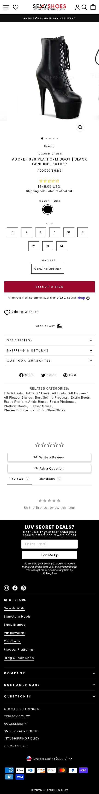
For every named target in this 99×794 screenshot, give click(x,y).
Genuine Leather (47, 269)
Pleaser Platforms (19, 649)
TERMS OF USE (15, 746)
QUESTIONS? (18, 696)
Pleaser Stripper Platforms (24, 410)
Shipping (32, 191)
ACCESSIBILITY (15, 723)
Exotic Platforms (62, 401)
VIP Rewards (14, 633)
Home (48, 146)
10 (68, 232)
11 (83, 232)
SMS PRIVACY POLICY (21, 731)
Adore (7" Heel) (37, 393)
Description (20, 340)
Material (49, 260)
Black (48, 209)
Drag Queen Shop (19, 658)
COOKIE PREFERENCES (21, 709)
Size (49, 223)
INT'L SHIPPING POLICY (21, 738)
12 (33, 246)
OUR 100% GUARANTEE (29, 361)
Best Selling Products (51, 397)
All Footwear (78, 393)
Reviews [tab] (16, 479)
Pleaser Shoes (49, 153)
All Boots (59, 393)
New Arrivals (14, 608)
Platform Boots (15, 406)
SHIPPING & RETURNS (28, 350)
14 (62, 246)
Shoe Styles (56, 410)
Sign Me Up (49, 555)
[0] (15, 7)
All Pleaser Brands (18, 397)
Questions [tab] (47, 479)
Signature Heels (17, 616)
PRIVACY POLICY (17, 716)
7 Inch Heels (13, 393)
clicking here (49, 573)
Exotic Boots (80, 397)
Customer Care (22, 685)
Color (49, 200)
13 (47, 246)
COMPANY (14, 673)
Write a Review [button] (51, 457)
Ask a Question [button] (52, 468)
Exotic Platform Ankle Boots (25, 401)
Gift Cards (12, 641)
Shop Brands (14, 624)
